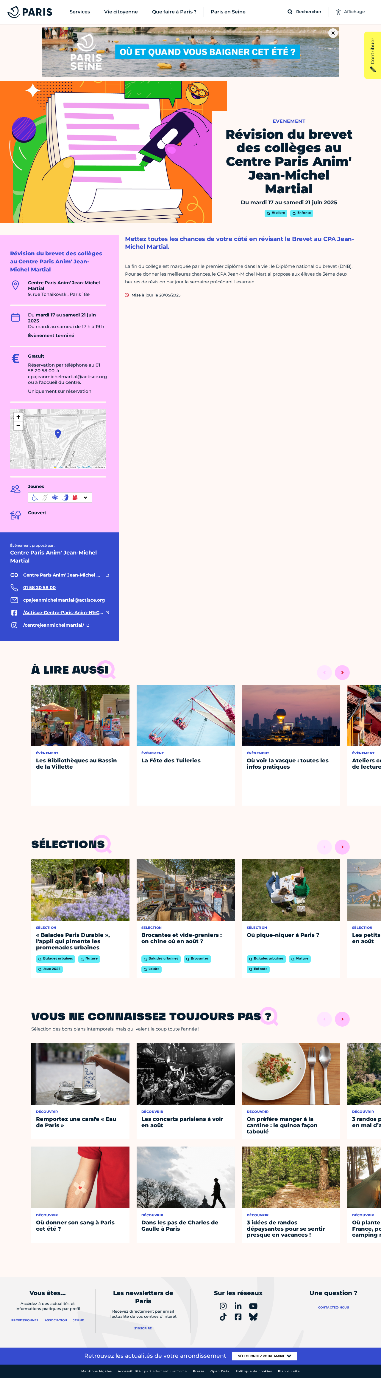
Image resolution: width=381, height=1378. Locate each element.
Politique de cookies (253, 1371)
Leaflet (59, 467)
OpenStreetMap (84, 467)
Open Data (219, 1371)
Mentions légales (96, 1371)
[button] (58, 434)
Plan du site (289, 1371)
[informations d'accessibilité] (60, 497)
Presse (198, 1371)
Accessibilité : (152, 1371)
